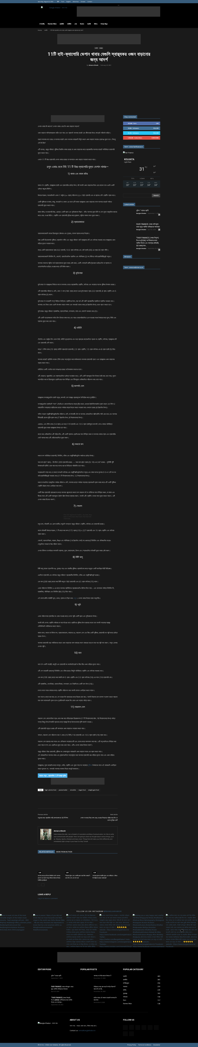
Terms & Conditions (144, 1045)
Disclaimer (156, 1045)
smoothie (73, 790)
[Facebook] (132, 1)
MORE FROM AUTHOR (64, 852)
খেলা (75, 24)
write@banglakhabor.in (87, 1030)
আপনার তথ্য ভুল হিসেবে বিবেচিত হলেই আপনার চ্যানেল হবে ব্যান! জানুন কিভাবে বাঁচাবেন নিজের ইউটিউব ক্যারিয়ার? (49, 878)
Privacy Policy (131, 1045)
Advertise (76, 1)
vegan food (82, 790)
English (68, 1)
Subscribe (155, 138)
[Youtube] (158, 1)
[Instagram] (136, 1)
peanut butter (63, 790)
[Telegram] (151, 1)
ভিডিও (96, 24)
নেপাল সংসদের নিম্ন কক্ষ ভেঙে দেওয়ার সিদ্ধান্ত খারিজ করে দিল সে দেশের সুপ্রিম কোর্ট (99, 819)
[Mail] (143, 1)
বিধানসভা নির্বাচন (52, 24)
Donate (83, 1)
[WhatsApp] (108, 107)
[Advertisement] (118, 11)
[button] (157, 24)
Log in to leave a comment (48, 898)
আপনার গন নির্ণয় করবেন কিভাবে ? (102, 976)
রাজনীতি (62, 24)
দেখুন (75, 598)
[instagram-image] (16, 930)
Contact (89, 1)
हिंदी (58, 1)
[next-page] (42, 884)
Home (40, 30)
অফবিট (89, 24)
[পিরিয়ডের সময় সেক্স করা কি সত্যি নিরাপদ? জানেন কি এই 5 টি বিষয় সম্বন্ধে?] (86, 989)
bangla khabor (141, 213)
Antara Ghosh (93, 65)
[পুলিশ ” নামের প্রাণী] (129, 215)
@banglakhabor (113, 911)
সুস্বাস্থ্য (101, 48)
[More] (119, 107)
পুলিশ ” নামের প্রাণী (142, 210)
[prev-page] (39, 884)
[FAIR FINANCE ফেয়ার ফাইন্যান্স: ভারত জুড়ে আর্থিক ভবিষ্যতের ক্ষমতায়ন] (129, 228)
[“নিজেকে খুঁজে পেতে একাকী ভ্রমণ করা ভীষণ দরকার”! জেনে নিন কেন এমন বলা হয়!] (77, 865)
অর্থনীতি (69, 24)
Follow (156, 128)
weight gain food (93, 790)
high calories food (50, 790)
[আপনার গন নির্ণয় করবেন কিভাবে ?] (86, 978)
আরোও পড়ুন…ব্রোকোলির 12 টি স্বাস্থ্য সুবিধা (52, 775)
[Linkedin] (139, 1)
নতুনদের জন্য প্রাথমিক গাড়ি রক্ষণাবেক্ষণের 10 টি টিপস (53, 818)
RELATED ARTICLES (46, 852)
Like (157, 123)
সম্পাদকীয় (42, 24)
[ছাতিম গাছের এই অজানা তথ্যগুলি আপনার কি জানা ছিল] (86, 1000)
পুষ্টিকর (90, 765)
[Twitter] (154, 1)
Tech (62, 1)
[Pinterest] (147, 1)
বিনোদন (82, 24)
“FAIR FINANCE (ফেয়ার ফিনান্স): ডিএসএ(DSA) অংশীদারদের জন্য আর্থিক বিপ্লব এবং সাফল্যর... (61, 1000)
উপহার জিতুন (104, 24)
